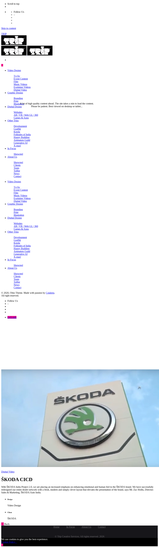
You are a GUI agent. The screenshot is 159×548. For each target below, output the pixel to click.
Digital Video (7, 471)
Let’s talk (11, 317)
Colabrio (50, 293)
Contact (102, 527)
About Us (86, 527)
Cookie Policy (9, 542)
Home (56, 527)
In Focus (70, 527)
